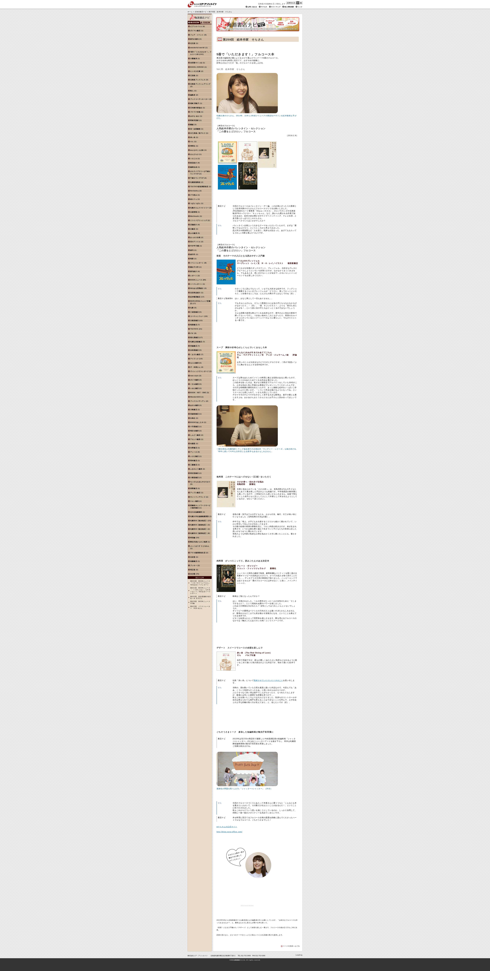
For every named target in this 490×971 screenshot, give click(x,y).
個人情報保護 (289, 7)
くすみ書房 (194, 384)
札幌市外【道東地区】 (198, 533)
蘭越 (192, 124)
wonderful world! (197, 48)
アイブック (194, 359)
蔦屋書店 (193, 325)
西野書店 (193, 488)
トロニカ (193, 158)
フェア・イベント (197, 35)
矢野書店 (193, 448)
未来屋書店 (194, 350)
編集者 (192, 95)
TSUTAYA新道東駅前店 (199, 186)
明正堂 (192, 570)
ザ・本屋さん (195, 367)
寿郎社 (192, 146)
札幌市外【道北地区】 (198, 529)
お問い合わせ (252, 7)
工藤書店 (193, 465)
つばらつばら (195, 203)
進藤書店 (193, 561)
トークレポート (196, 284)
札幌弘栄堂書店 (196, 342)
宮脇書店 (193, 346)
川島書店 (193, 409)
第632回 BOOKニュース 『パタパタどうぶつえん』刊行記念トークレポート (200, 583)
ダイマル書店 (195, 31)
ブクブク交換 (195, 112)
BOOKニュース (196, 280)
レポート (193, 276)
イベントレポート (197, 263)
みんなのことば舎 (197, 150)
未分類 (192, 574)
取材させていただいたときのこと (268, 680)
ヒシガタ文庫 (195, 71)
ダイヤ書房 (194, 380)
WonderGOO (195, 397)
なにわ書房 (194, 363)
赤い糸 (192, 137)
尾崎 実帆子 (194, 103)
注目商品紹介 (195, 293)
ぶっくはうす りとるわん (199, 546)
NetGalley (194, 191)
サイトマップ (275, 7)
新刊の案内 (194, 39)
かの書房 (193, 233)
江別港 (192, 75)
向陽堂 (192, 443)
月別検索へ (206, 22)
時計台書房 (194, 431)
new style (194, 376)
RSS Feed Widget (247, 905)
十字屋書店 (194, 426)
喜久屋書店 (194, 337)
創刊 (192, 250)
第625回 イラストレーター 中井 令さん (200, 607)
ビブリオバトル (196, 26)
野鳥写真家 (194, 120)
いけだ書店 (194, 456)
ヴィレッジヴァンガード (199, 371)
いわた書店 (194, 388)
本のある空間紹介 (197, 288)
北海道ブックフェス (197, 80)
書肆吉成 (193, 167)
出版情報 (193, 212)
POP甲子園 (194, 246)
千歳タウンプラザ (197, 178)
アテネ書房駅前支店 (197, 553)
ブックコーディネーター (199, 99)
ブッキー (193, 565)
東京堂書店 (194, 473)
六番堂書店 (194, 477)
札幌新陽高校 (195, 182)
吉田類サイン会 (196, 63)
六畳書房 (193, 58)
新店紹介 (193, 163)
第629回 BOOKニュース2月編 (200, 602)
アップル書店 (195, 493)
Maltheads (194, 216)
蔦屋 (192, 259)
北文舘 (192, 43)
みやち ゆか (194, 116)
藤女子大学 (194, 267)
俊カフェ (193, 199)
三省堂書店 (194, 312)
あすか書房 (194, 405)
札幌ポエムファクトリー (199, 208)
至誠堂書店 (194, 414)
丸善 (192, 308)
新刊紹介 (193, 271)
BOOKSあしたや (196, 422)
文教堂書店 (194, 320)
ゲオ (192, 333)
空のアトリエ (195, 242)
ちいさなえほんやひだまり (200, 482)
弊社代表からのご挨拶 (198, 542)
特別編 (192, 538)
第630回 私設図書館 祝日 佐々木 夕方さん (200, 597)
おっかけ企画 (195, 237)
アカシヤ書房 (195, 439)
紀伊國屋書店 (195, 297)
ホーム (190, 12)
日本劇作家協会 (196, 108)
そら (192, 141)
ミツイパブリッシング (198, 220)
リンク (300, 7)
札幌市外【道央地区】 (198, 521)
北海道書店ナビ (200, 12)
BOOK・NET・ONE (198, 392)
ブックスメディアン (197, 401)
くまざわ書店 (195, 354)
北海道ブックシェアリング (200, 84)
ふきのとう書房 (196, 469)
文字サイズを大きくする (300, 2)
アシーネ (193, 452)
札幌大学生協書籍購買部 (199, 516)
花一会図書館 (195, 129)
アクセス (264, 7)
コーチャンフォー (197, 316)
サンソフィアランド (197, 497)
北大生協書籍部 (196, 512)
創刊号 (192, 254)
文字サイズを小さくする (297, 2)
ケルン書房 (194, 501)
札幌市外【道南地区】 (198, 525)
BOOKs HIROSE (197, 67)
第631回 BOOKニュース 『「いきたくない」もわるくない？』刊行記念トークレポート (200, 590)
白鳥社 (192, 418)
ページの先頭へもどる (291, 946)
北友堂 (192, 557)
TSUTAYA (194, 329)
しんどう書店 (195, 435)
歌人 (192, 91)
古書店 (192, 229)
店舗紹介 (193, 225)
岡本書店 (193, 460)
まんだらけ (194, 154)
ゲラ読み (193, 195)
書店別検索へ (194, 22)
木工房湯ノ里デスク (197, 133)
